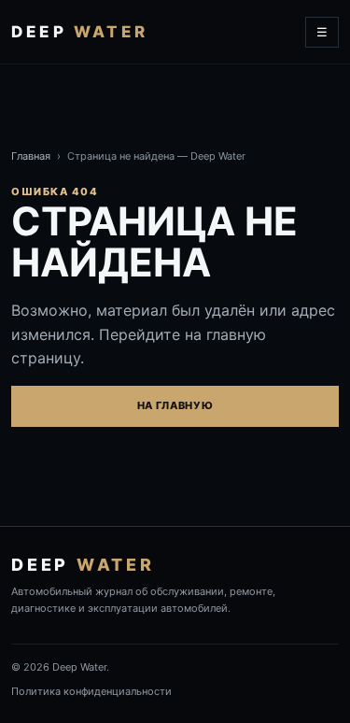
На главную (175, 405)
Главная (30, 156)
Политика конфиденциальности (91, 691)
